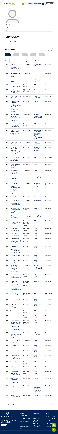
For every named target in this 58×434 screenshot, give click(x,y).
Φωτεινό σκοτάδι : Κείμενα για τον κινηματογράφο (15, 125)
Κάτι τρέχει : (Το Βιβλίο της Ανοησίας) (14, 178)
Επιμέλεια (24, 54)
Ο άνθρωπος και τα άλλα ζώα (15, 97)
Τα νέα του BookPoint (51, 416)
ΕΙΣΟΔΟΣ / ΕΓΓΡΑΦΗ (50, 3)
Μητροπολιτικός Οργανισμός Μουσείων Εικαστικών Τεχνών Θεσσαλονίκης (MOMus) (38, 134)
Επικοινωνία (23, 425)
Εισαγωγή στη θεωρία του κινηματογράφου (15, 373)
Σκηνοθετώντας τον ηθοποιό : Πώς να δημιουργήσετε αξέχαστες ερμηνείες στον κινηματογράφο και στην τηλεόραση (15, 325)
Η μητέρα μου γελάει (14, 80)
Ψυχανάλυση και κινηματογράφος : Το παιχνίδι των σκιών (15, 210)
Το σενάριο (13, 315)
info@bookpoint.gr (8, 422)
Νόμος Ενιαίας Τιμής (51, 423)
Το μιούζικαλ (14, 311)
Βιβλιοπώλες (36, 423)
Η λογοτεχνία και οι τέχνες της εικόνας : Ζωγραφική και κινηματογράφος (15, 202)
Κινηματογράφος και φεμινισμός (15, 256)
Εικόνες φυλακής (15, 366)
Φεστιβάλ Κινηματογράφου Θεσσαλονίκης (38, 116)
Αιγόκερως (37, 378)
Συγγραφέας (16, 54)
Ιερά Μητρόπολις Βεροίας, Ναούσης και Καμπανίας (37, 388)
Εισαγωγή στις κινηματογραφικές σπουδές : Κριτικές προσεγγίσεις (15, 241)
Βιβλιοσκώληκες (37, 425)
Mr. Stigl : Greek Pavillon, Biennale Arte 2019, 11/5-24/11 (15, 132)
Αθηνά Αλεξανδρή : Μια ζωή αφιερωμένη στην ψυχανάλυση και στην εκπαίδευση (15, 67)
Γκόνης (36, 101)
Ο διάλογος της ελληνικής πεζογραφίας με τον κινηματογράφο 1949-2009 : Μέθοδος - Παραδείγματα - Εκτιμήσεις (15, 106)
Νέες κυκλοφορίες (50, 418)
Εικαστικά (33, 54)
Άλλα (42, 54)
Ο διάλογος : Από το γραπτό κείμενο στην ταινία (15, 306)
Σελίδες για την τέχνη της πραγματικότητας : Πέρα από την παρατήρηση (15, 117)
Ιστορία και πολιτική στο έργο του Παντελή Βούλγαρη (15, 335)
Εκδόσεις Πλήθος (36, 80)
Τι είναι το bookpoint (25, 418)
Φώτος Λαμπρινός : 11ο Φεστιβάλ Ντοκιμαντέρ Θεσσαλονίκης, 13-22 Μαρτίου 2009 (15, 268)
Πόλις (35, 73)
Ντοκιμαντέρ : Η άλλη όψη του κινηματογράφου (15, 357)
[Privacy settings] (54, 430)
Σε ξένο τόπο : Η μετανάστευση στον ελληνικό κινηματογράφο (14, 380)
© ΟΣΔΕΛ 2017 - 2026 (5, 432)
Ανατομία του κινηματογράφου (15, 85)
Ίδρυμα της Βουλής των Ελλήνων (37, 149)
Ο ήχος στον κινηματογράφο (14, 234)
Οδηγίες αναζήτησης (25, 421)
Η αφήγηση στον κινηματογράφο (14, 346)
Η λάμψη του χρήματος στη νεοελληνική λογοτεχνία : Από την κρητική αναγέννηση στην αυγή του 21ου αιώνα (15, 188)
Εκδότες (35, 421)
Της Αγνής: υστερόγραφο (14, 293)
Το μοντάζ (13, 362)
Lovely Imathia (14, 386)
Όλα (8, 54)
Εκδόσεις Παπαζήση (37, 97)
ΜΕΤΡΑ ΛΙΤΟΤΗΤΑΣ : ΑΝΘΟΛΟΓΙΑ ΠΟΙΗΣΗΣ (15, 166)
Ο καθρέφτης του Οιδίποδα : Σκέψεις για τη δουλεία (15, 91)
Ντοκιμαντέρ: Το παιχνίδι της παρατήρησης (14, 159)
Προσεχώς (48, 420)
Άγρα (35, 164)
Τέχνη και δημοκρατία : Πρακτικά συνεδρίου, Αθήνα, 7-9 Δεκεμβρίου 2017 (15, 151)
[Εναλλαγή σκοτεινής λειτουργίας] (54, 425)
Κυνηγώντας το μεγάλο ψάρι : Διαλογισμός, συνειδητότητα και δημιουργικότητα (15, 249)
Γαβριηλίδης (37, 177)
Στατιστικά (36, 426)
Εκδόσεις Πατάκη (36, 85)
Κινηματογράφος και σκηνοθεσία (15, 261)
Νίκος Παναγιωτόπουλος (15, 395)
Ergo (35, 293)
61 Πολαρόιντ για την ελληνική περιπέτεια (15, 75)
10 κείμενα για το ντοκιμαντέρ (15, 341)
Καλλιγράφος (37, 200)
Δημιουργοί (36, 420)
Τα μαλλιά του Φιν (15, 197)
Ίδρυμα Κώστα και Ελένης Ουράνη (38, 185)
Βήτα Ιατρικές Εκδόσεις (38, 65)
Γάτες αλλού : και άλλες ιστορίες (15, 216)
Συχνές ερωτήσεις (24, 420)
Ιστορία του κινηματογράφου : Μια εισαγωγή (15, 222)
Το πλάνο (12, 350)
